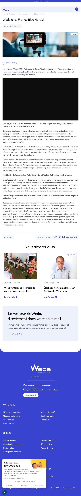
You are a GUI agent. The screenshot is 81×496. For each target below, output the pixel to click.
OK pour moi (39, 485)
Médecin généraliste (11, 412)
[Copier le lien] (55, 237)
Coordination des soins (12, 444)
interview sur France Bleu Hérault (19, 72)
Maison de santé (48, 412)
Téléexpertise (46, 444)
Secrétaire (45, 420)
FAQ (42, 472)
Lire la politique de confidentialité (13, 478)
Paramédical (8, 423)
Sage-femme (8, 420)
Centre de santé (48, 416)
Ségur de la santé (69, 488)
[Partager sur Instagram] (75, 237)
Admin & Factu (47, 448)
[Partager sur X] (59, 237)
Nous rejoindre (47, 476)
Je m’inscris (14, 334)
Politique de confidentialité (15, 488)
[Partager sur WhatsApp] (71, 237)
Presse (12, 14)
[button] (4, 492)
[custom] (31, 377)
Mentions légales (34, 488)
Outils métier (8, 448)
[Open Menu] (76, 9)
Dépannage (46, 469)
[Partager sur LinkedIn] (63, 237)
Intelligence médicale (12, 452)
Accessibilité (55, 488)
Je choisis (24, 485)
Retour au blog (10, 62)
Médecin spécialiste (11, 416)
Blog (4, 14)
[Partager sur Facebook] (67, 237)
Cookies (45, 488)
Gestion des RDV (48, 440)
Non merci (9, 485)
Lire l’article (9, 297)
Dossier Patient (9, 440)
